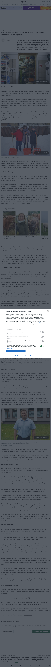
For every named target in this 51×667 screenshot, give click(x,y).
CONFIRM (15, 351)
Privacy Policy (33, 355)
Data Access (25, 355)
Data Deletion (18, 355)
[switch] (42, 332)
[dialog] (25, 333)
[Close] (48, 311)
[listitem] (25, 329)
